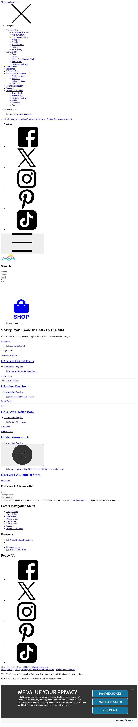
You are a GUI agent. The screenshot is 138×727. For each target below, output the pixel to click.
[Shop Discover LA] (22, 319)
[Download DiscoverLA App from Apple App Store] (11, 667)
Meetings (10, 88)
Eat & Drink (11, 52)
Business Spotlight (20, 64)
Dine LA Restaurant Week (23, 59)
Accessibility (70, 669)
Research (16, 103)
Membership (17, 95)
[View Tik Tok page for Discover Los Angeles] (26, 229)
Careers (15, 105)
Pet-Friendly (17, 49)
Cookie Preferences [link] (42, 669)
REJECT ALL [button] (110, 710)
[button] (132, 689)
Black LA (16, 78)
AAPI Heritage (18, 76)
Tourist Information (14, 86)
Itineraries (10, 69)
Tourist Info (11, 521)
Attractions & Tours (20, 32)
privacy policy (81, 500)
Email (3, 492)
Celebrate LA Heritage (16, 73)
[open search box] (69, 289)
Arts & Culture (18, 35)
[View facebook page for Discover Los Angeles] (26, 146)
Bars (14, 54)
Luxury (15, 47)
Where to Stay (12, 71)
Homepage (5, 341)
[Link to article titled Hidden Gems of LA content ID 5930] (69, 422)
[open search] (69, 289)
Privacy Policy (7, 669)
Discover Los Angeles (13, 367)
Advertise (60, 669)
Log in (9, 123)
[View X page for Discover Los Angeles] (26, 167)
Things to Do (12, 30)
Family (15, 42)
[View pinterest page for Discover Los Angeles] (26, 209)
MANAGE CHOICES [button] (110, 693)
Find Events (11, 66)
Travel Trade (17, 93)
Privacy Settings (22, 669)
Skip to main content (10, 2)
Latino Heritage (18, 81)
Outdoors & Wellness (21, 37)
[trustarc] (129, 720)
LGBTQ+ (16, 83)
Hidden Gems (18, 44)
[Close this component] (22, 455)
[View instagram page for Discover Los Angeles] (26, 188)
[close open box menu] (21, 23)
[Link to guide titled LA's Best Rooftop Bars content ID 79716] (69, 397)
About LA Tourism (14, 90)
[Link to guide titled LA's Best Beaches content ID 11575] (69, 371)
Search (4, 272)
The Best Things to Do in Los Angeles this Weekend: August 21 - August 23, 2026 (36, 119)
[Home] (8, 260)
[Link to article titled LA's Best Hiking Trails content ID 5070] (69, 346)
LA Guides (6, 427)
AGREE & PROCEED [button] (110, 702)
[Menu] (22, 243)
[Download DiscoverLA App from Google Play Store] (35, 667)
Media (14, 100)
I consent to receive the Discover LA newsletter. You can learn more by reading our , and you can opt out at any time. (60, 500)
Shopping (16, 40)
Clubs (14, 57)
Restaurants (17, 61)
